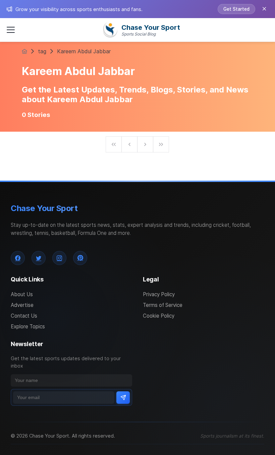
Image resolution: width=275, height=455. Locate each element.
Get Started (236, 9)
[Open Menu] (11, 30)
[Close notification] (264, 9)
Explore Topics (28, 326)
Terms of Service (162, 305)
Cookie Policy (158, 316)
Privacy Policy (159, 294)
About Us (22, 294)
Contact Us (24, 316)
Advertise (22, 305)
